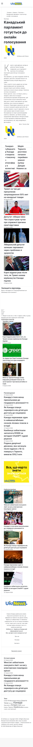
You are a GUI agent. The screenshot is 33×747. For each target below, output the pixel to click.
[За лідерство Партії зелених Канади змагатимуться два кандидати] (12, 356)
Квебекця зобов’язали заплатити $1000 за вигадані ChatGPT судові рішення (16, 588)
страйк (5, 709)
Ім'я (2, 310)
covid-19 (6, 700)
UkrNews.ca (20, 56)
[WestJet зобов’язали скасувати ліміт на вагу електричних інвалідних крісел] (13, 503)
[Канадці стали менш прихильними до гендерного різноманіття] (13, 524)
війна (22, 707)
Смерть (6, 707)
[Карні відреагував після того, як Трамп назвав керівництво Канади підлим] (16, 270)
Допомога (11, 703)
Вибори (19, 700)
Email (3, 312)
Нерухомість (7, 705)
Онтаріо (14, 705)
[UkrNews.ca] (16, 3)
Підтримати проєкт (16, 651)
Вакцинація (13, 700)
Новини (15, 12)
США (19, 705)
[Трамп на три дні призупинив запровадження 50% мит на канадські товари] (16, 186)
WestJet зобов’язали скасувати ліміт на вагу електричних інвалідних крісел (15, 507)
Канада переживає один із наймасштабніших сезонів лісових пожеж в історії (16, 567)
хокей (8, 709)
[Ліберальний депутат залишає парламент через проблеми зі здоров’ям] (16, 242)
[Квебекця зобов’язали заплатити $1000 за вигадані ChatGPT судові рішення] (13, 584)
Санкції (23, 705)
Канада (17, 702)
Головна (9, 12)
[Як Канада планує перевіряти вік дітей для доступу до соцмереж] (13, 543)
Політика (20, 12)
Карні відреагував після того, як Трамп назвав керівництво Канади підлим (15, 339)
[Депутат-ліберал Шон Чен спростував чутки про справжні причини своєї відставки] (16, 214)
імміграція (13, 709)
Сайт (2, 313)
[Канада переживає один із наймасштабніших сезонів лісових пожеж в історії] (13, 563)
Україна (17, 707)
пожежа (26, 707)
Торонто (10, 707)
